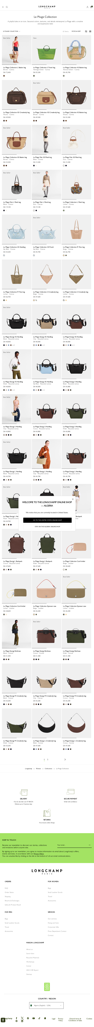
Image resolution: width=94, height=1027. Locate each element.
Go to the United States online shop (47, 520)
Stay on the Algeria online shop (47, 526)
